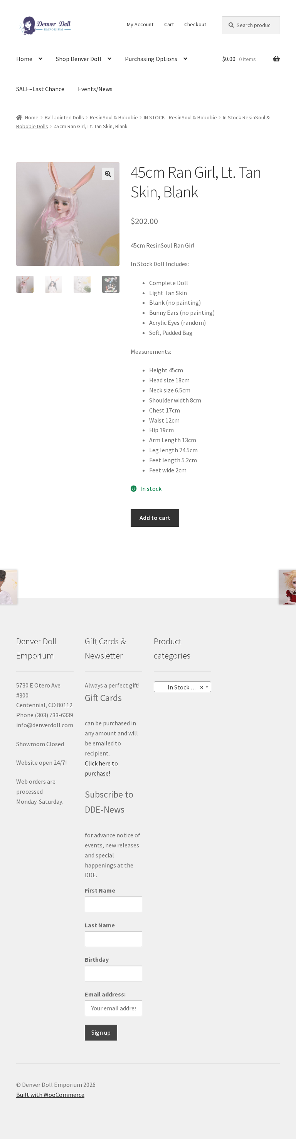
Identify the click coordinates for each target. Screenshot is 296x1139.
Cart (169, 24)
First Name (100, 890)
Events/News (95, 89)
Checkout (195, 24)
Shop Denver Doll (78, 59)
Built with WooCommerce (50, 1094)
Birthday (97, 959)
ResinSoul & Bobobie (114, 117)
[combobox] (182, 686)
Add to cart (155, 517)
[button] (108, 174)
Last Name (100, 925)
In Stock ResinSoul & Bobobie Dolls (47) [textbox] (184, 687)
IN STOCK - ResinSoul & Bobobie (180, 117)
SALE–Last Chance (40, 89)
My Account (140, 24)
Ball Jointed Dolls (64, 117)
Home (24, 59)
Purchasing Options (151, 59)
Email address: (105, 994)
